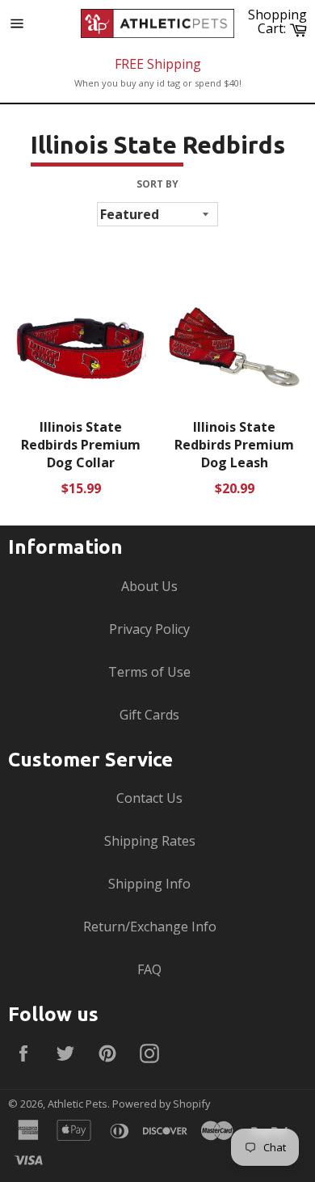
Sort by (157, 184)
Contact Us (149, 798)
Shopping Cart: (279, 21)
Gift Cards (149, 715)
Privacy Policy (149, 629)
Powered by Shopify (161, 1103)
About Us (149, 586)
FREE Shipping (158, 64)
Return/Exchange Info (149, 926)
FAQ (149, 969)
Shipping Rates (149, 841)
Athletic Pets (77, 1103)
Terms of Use (149, 672)
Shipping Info (149, 884)
